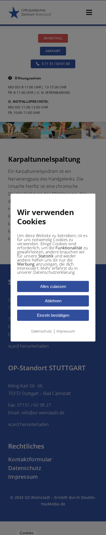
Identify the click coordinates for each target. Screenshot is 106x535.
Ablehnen (53, 300)
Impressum (66, 331)
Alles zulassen (53, 286)
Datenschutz (41, 331)
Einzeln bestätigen (53, 315)
